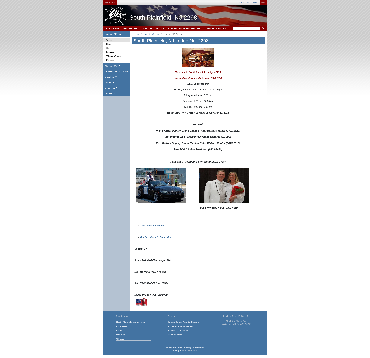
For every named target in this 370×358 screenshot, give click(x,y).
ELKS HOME (112, 28)
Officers (120, 339)
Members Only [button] (111, 66)
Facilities (110, 52)
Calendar (110, 48)
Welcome (110, 40)
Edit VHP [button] (109, 93)
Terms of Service (174, 347)
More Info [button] (109, 82)
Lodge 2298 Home (151, 34)
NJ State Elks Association (180, 326)
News (108, 44)
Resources (110, 60)
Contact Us (198, 347)
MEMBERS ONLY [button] (215, 28)
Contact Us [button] (110, 88)
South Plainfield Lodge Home (130, 322)
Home (137, 34)
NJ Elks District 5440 (178, 330)
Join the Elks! (109, 2)
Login (263, 2)
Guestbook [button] (110, 77)
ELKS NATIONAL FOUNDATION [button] (184, 28)
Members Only (175, 334)
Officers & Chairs (113, 56)
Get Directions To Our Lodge (155, 237)
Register (255, 2)
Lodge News (122, 326)
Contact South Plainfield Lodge (183, 322)
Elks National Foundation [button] (116, 71)
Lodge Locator (243, 2)
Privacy (187, 347)
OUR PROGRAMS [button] (152, 28)
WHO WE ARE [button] (130, 28)
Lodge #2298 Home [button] (114, 34)
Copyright (177, 350)
